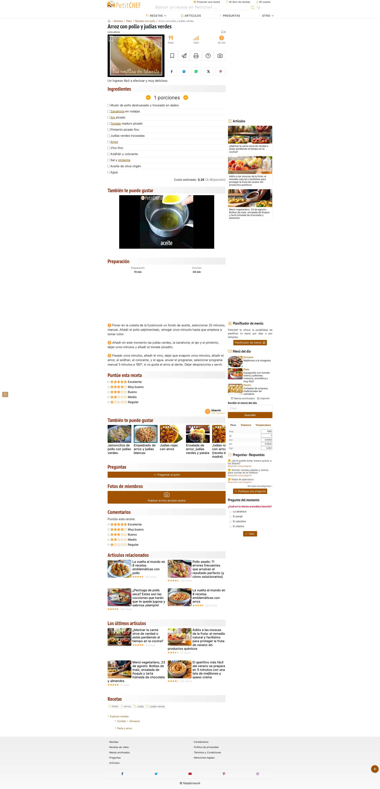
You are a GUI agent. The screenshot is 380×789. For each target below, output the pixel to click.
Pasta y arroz (124, 728)
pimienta (124, 160)
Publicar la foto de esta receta (166, 500)
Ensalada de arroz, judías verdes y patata (197, 449)
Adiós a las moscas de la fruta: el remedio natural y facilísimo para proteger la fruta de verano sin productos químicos (196, 639)
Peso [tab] (233, 424)
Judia (140, 706)
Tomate (115, 123)
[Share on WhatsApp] (196, 71)
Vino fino (116, 148)
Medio (132, 397)
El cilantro (238, 526)
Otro (265, 15)
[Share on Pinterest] (221, 71)
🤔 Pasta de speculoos (241, 479)
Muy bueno (135, 387)
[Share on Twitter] (208, 71)
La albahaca (239, 511)
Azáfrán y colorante (124, 154)
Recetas (156, 15)
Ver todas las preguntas (258, 486)
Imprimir (265, 398)
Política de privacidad (206, 747)
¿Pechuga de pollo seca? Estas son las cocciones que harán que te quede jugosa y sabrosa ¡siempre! (148, 597)
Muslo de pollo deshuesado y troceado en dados (144, 105)
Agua (114, 172)
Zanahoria (117, 111)
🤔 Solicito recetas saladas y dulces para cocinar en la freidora (248, 471)
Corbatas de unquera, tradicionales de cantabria (255, 391)
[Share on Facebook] (172, 71)
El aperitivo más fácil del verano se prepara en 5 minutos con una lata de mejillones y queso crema (209, 669)
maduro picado (126, 123)
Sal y (120, 160)
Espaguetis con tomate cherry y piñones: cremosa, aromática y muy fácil (256, 377)
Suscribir (250, 415)
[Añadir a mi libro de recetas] (172, 56)
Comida (121, 721)
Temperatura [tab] (263, 424)
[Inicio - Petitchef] (109, 20)
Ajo (112, 117)
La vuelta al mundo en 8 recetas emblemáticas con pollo (148, 567)
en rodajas (125, 111)
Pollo (115, 706)
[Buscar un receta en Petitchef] (253, 7)
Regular (133, 402)
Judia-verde (157, 706)
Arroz (114, 142)
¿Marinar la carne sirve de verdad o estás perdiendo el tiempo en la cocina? (147, 635)
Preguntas (231, 15)
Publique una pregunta (252, 491)
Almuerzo (134, 721)
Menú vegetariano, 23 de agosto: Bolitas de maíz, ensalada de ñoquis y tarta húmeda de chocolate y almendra (136, 671)
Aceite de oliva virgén (125, 166)
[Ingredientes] (5, 394)
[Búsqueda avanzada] (258, 8)
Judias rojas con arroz (169, 447)
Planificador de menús (248, 342)
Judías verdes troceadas (127, 135)
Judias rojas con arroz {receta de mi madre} (222, 450)
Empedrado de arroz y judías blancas (145, 449)
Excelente (134, 382)
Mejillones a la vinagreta (257, 360)
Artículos (192, 15)
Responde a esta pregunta (239, 466)
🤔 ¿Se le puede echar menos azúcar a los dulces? (249, 462)
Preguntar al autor (168, 474)
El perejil (238, 516)
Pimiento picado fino (124, 129)
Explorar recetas (119, 716)
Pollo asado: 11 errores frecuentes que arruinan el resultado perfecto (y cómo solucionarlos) (208, 569)
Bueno (132, 392)
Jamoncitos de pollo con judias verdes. (119, 449)
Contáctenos (201, 742)
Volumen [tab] (246, 424)
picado (117, 117)
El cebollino (239, 521)
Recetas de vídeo (119, 747)
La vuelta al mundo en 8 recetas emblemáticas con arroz (209, 595)
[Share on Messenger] (184, 71)
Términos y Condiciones (207, 752)
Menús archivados (244, 398)
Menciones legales (204, 757)
